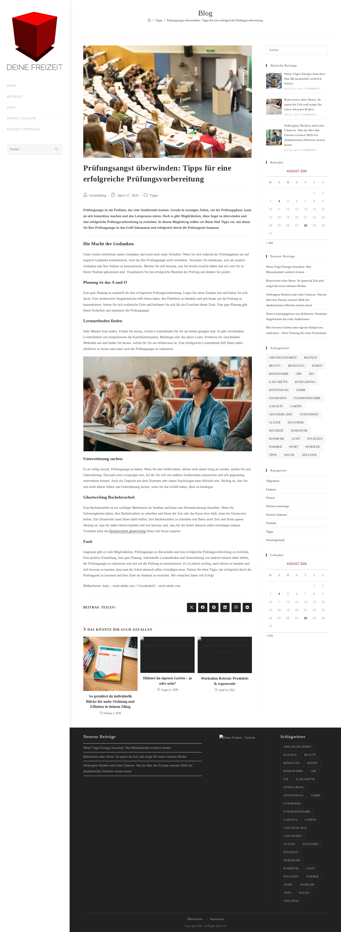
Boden (317, 365)
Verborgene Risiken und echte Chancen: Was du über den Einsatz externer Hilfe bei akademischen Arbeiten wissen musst (304, 135)
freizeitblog (97, 195)
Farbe (301, 390)
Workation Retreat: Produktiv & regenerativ (225, 680)
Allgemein (272, 481)
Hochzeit (276, 430)
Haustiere (296, 422)
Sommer (275, 447)
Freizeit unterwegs (277, 506)
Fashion (271, 489)
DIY (311, 373)
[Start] (149, 20)
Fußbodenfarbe (307, 398)
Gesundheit (309, 414)
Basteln (310, 357)
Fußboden (278, 398)
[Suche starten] (57, 149)
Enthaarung (305, 382)
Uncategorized (275, 540)
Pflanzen (314, 438)
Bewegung (296, 365)
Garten (296, 406)
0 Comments (312, 88)
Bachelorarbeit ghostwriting (127, 531)
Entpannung (279, 390)
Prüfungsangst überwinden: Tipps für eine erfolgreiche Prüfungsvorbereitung (215, 20)
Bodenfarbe (279, 373)
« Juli (269, 243)
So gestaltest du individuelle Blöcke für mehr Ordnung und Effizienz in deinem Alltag (110, 701)
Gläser (274, 422)
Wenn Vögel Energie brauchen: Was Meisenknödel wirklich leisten (305, 78)
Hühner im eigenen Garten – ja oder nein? (167, 680)
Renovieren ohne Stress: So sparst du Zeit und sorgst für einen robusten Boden (303, 104)
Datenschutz (195, 919)
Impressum (217, 919)
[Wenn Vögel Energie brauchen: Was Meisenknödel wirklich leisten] (274, 81)
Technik (271, 523)
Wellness (309, 455)
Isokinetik (299, 430)
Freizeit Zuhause (276, 514)
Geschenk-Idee (281, 414)
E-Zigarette (278, 382)
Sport (293, 447)
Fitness (270, 497)
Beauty (275, 365)
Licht (296, 438)
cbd (299, 373)
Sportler (312, 447)
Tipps (154, 195)
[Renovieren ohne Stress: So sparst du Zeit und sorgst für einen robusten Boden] (274, 107)
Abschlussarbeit (283, 357)
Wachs (289, 455)
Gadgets (276, 406)
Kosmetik (276, 438)
